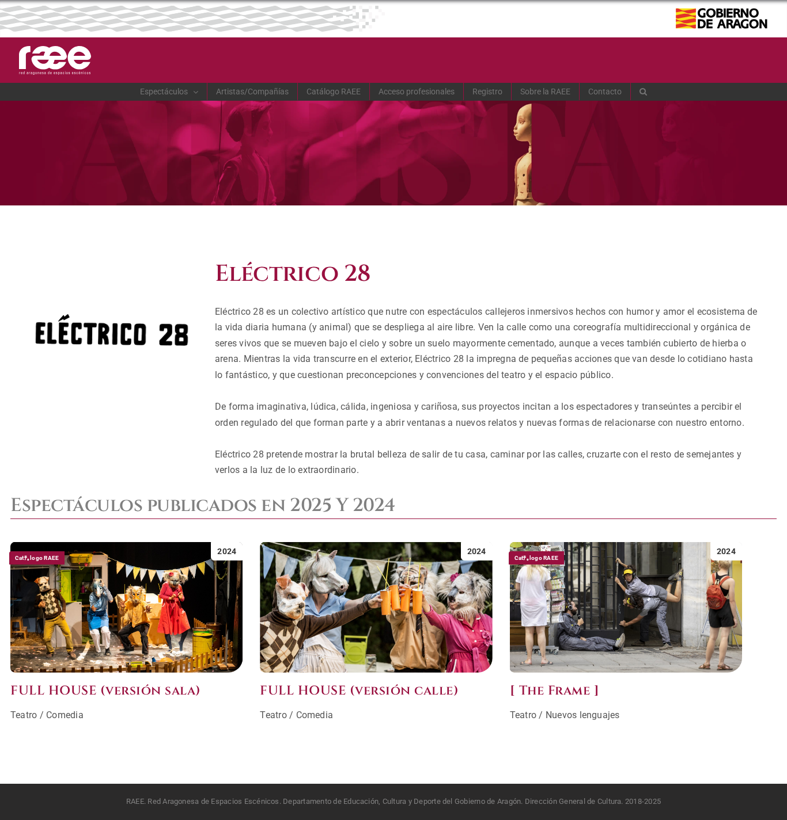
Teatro (23, 715)
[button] (643, 91)
